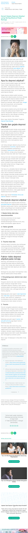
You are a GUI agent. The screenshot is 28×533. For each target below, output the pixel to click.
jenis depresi (17, 68)
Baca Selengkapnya (14, 461)
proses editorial (20, 356)
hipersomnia (11, 150)
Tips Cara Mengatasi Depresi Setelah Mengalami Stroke (14, 481)
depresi (22, 66)
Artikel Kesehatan (5, 2)
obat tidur (7, 295)
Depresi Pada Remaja (7, 121)
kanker (18, 319)
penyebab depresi (6, 204)
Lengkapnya (14, 392)
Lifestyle (13, 2)
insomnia (12, 146)
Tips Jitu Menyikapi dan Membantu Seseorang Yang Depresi (14, 456)
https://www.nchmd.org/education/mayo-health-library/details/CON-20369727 (15, 364)
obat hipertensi (21, 294)
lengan (25, 102)
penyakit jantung (6, 321)
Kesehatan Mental (5, 3)
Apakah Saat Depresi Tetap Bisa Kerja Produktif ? (14, 506)
